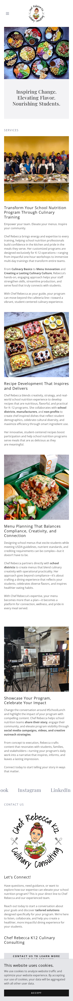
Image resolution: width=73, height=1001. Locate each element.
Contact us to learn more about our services (36, 957)
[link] (36, 13)
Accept (36, 992)
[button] (9, 13)
